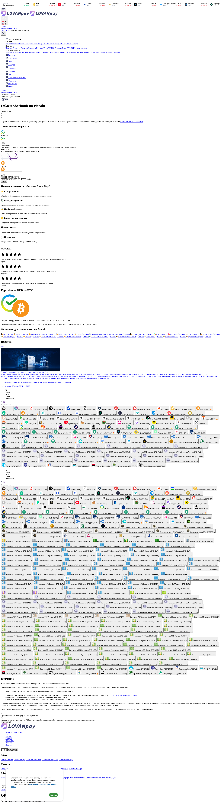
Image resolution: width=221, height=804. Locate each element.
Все (2, 347)
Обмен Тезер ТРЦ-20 (40, 44)
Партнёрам (10, 741)
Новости (9, 743)
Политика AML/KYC (14, 732)
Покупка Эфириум (28, 48)
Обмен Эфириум (25, 44)
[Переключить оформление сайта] (4, 18)
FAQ (7, 735)
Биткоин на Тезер (28, 52)
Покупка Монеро (80, 48)
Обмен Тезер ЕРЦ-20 (57, 44)
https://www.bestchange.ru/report (125, 695)
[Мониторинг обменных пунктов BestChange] (9, 751)
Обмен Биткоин (12, 44)
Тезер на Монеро (42, 52)
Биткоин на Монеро (13, 52)
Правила (9, 745)
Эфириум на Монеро (57, 52)
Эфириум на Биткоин (74, 52)
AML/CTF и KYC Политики (131, 122)
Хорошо (53, 795)
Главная (4, 30)
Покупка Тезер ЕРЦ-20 (64, 48)
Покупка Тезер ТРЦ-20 (45, 48)
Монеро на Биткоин (91, 52)
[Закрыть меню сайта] (3, 34)
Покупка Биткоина (13, 48)
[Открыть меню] (3, 9)
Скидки (9, 739)
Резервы (9, 737)
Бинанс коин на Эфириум (110, 52)
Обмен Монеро (72, 44)
